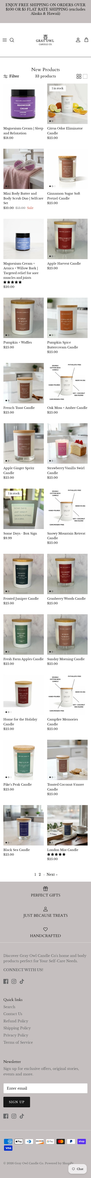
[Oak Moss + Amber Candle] (67, 383)
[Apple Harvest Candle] (67, 239)
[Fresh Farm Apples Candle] (23, 634)
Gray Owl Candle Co (29, 1163)
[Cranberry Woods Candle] (67, 574)
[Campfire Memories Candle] (67, 695)
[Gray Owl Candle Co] (45, 40)
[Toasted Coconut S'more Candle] (67, 760)
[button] (12, 282)
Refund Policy (15, 1021)
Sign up (17, 1102)
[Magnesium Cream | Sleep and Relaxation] (23, 104)
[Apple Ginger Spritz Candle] (23, 443)
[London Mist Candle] (67, 825)
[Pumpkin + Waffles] (23, 318)
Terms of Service (18, 1042)
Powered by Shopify (59, 1163)
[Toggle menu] (4, 40)
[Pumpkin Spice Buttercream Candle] (67, 318)
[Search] (14, 40)
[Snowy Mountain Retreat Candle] (67, 509)
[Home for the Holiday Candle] (23, 695)
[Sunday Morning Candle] (67, 634)
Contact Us (12, 1014)
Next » (52, 874)
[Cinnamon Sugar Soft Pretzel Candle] (67, 169)
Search (9, 1007)
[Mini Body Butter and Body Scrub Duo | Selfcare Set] (23, 169)
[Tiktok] (21, 981)
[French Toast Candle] (23, 383)
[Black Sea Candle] (23, 825)
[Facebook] (5, 981)
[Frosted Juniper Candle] (23, 574)
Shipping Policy (17, 1028)
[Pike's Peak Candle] (23, 760)
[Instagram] (13, 981)
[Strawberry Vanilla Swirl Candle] (67, 443)
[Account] (77, 40)
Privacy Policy (15, 1035)
